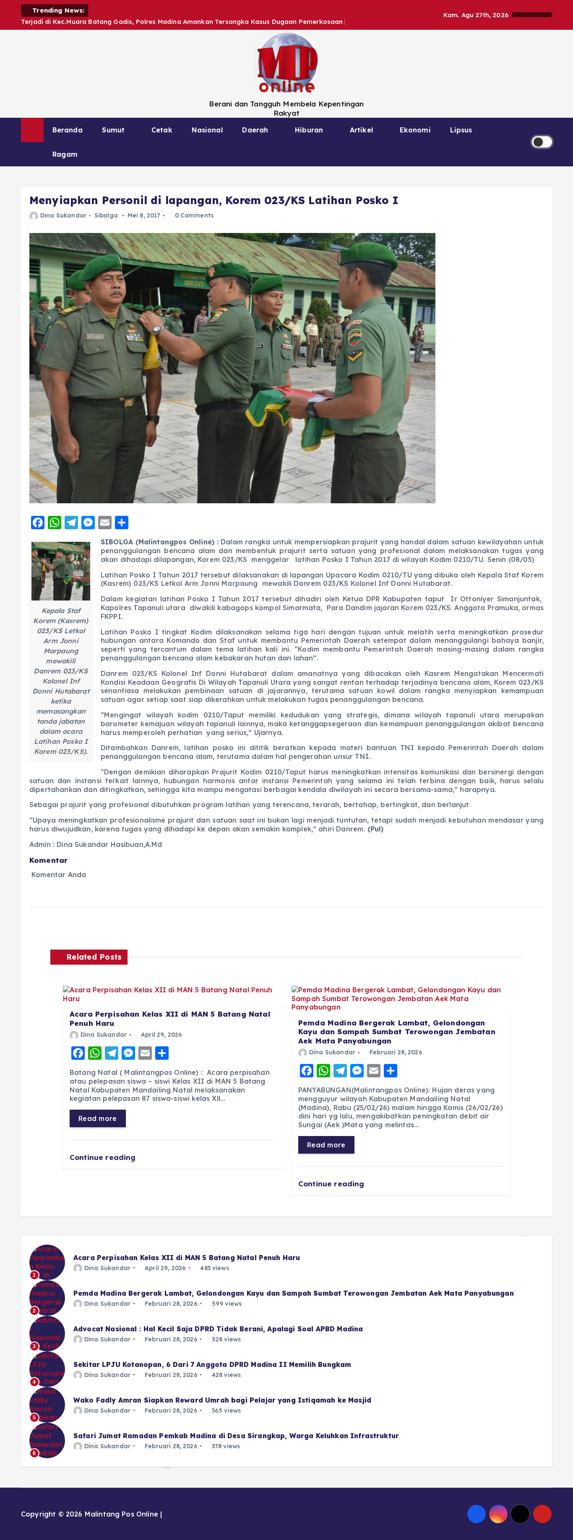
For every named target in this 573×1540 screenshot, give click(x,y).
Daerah (255, 130)
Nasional (207, 130)
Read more (97, 1118)
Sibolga (106, 215)
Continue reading (104, 1157)
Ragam (65, 154)
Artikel (361, 130)
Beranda (67, 130)
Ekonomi (415, 130)
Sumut (113, 130)
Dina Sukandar (63, 215)
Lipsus (461, 130)
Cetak (161, 130)
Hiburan (309, 130)
